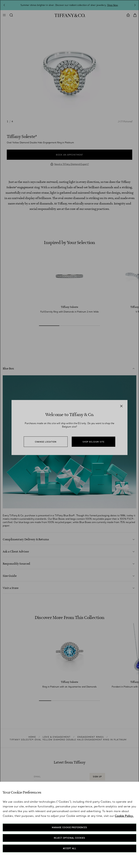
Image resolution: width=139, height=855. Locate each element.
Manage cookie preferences (69, 827)
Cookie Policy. (124, 816)
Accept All (69, 848)
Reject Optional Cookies (69, 838)
